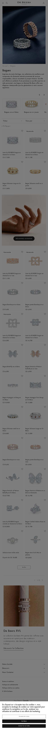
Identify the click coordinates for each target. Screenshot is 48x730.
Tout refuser (24, 721)
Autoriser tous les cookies (24, 725)
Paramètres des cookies (24, 716)
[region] (24, 715)
